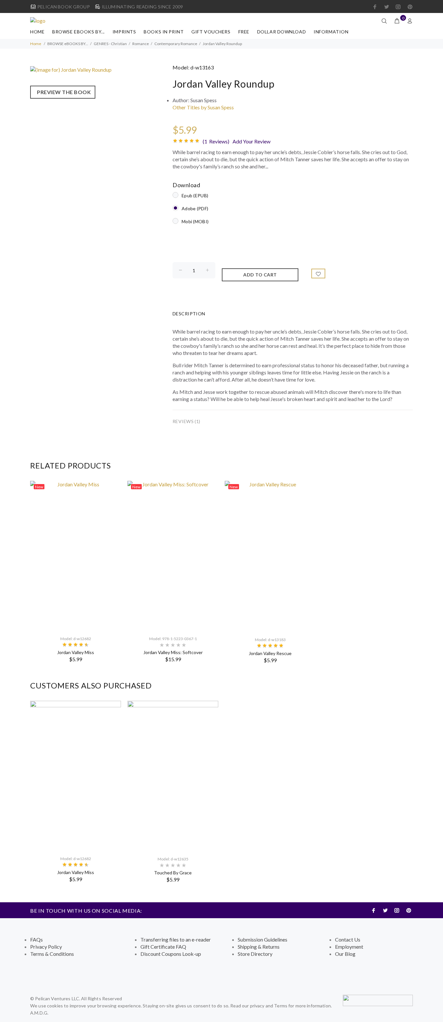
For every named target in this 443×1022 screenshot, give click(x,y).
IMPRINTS (124, 31)
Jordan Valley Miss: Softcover (173, 652)
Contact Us (347, 939)
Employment (349, 946)
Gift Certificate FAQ (163, 946)
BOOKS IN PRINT (164, 31)
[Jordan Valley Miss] (75, 555)
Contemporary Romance (175, 43)
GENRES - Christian (110, 43)
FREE (243, 31)
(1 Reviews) (216, 141)
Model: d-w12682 (75, 638)
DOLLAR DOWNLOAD (281, 31)
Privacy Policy (46, 946)
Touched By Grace (173, 872)
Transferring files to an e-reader (175, 939)
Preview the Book (63, 92)
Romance (140, 43)
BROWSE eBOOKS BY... (78, 31)
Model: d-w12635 (173, 859)
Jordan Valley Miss (75, 652)
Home (37, 31)
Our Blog (345, 954)
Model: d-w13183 (270, 639)
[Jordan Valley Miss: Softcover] (172, 555)
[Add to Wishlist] (318, 273)
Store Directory (255, 954)
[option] (75, 571)
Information (331, 31)
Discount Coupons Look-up (170, 954)
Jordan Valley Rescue (270, 653)
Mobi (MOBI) (195, 221)
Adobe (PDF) (195, 208)
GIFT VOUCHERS (210, 31)
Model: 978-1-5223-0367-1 (173, 638)
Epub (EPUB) (195, 195)
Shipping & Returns (259, 946)
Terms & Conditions (52, 954)
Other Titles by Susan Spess (203, 107)
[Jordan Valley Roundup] (71, 69)
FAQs (36, 939)
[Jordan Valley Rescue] (270, 556)
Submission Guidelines (262, 939)
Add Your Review (251, 141)
